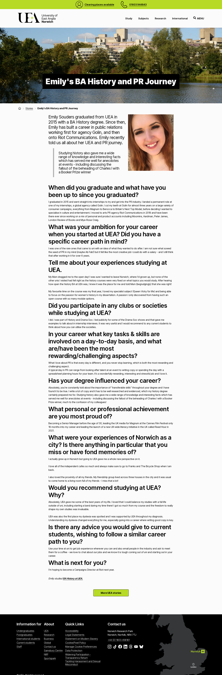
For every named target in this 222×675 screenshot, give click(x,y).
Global (47, 642)
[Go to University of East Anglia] (37, 18)
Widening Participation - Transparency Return (78, 656)
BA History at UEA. (73, 578)
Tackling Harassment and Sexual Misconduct (82, 663)
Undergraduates (25, 630)
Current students (26, 642)
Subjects (143, 18)
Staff (19, 646)
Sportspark (50, 658)
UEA (46, 630)
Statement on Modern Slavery (81, 638)
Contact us (50, 646)
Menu (200, 18)
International (180, 18)
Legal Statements (74, 634)
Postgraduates (24, 634)
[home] (19, 108)
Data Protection (73, 650)
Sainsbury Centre (53, 650)
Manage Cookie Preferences (81, 646)
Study (128, 18)
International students (28, 638)
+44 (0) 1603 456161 (119, 639)
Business (49, 638)
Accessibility (72, 630)
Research (160, 18)
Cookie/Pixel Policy (75, 642)
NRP (46, 654)
